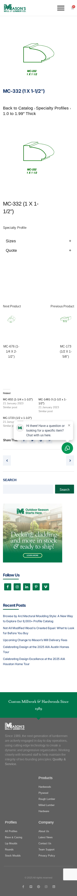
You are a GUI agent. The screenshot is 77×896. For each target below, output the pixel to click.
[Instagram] (46, 886)
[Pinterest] (38, 886)
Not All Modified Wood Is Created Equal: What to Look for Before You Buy (38, 630)
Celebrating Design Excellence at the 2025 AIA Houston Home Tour (34, 661)
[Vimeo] (30, 886)
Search (10, 480)
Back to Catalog (18, 108)
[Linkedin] (53, 886)
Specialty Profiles (53, 108)
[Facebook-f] (23, 886)
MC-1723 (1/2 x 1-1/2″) (17, 417)
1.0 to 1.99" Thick (19, 113)
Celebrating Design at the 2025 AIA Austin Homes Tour (36, 649)
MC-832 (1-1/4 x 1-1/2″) (18, 399)
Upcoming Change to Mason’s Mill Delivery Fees (35, 640)
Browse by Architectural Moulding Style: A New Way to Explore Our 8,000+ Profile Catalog (38, 618)
